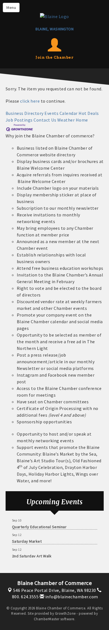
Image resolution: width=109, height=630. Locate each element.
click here (30, 101)
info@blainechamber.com (71, 596)
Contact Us (45, 120)
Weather (66, 120)
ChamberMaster (47, 619)
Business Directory (25, 113)
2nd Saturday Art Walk (32, 554)
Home (82, 120)
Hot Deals (89, 113)
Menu (11, 7)
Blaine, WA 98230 (54, 590)
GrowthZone (65, 613)
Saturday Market (27, 540)
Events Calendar (61, 113)
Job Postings (19, 120)
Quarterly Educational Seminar (39, 525)
